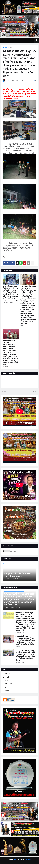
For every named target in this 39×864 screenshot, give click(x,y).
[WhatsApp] (21, 263)
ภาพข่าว (11, 47)
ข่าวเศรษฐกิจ (7, 690)
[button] (36, 40)
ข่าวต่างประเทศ (7, 683)
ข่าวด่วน (5, 680)
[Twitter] (17, 263)
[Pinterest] (24, 263)
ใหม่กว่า (4, 391)
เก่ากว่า (35, 391)
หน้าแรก (5, 47)
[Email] (28, 263)
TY (15, 860)
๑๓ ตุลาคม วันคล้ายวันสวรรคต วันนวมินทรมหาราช (18, 574)
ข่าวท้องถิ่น (6, 687)
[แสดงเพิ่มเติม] (32, 263)
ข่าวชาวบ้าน (6, 677)
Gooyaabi (28, 860)
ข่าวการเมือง (6, 673)
